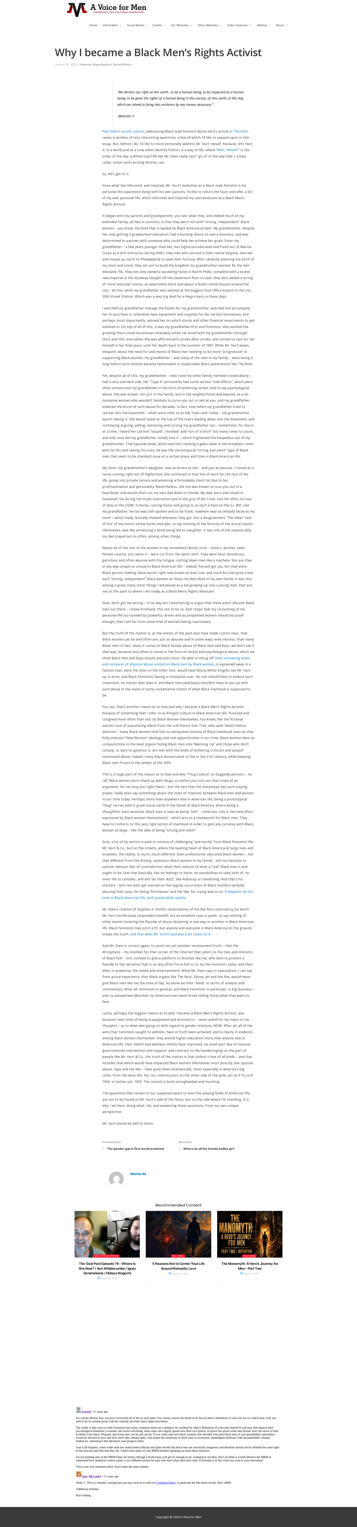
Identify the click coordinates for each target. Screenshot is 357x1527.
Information (110, 25)
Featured (85, 64)
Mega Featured (102, 64)
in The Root (238, 131)
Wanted (262, 25)
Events (157, 25)
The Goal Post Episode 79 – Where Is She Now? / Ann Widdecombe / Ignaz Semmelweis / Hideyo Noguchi (107, 1268)
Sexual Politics (122, 64)
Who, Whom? (227, 150)
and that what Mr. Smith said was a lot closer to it (170, 934)
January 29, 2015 (65, 64)
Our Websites (180, 25)
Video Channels (237, 25)
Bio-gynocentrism (107, 1256)
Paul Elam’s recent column (123, 131)
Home (93, 25)
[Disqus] (178, 1349)
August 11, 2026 (251, 1273)
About (280, 25)
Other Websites (208, 25)
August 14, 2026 (180, 1273)
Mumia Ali (138, 1174)
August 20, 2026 (108, 1278)
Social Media (135, 25)
